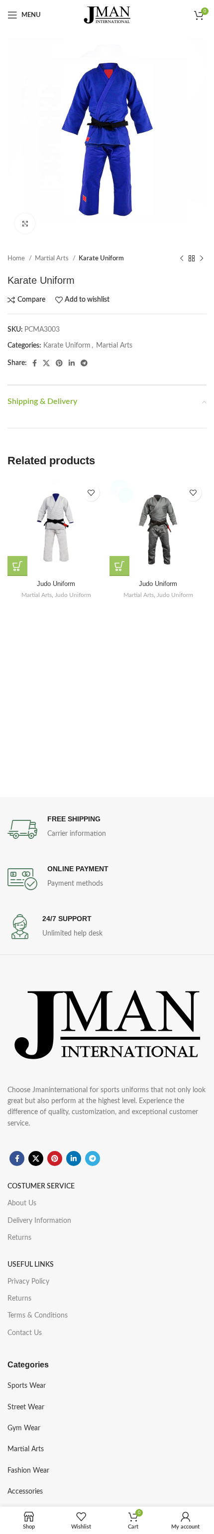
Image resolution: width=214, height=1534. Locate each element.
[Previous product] (182, 259)
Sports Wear (26, 1385)
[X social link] (46, 363)
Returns (19, 1237)
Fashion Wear (28, 1470)
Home (16, 258)
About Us (21, 1203)
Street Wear (25, 1407)
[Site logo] (107, 14)
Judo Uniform (56, 583)
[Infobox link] (107, 829)
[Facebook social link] (34, 363)
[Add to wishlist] (91, 492)
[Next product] (202, 259)
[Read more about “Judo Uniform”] (17, 566)
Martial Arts (52, 258)
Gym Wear (23, 1428)
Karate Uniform (101, 258)
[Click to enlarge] (25, 223)
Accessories (25, 1491)
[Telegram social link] (84, 363)
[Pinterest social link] (59, 363)
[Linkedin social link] (72, 363)
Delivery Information (39, 1220)
